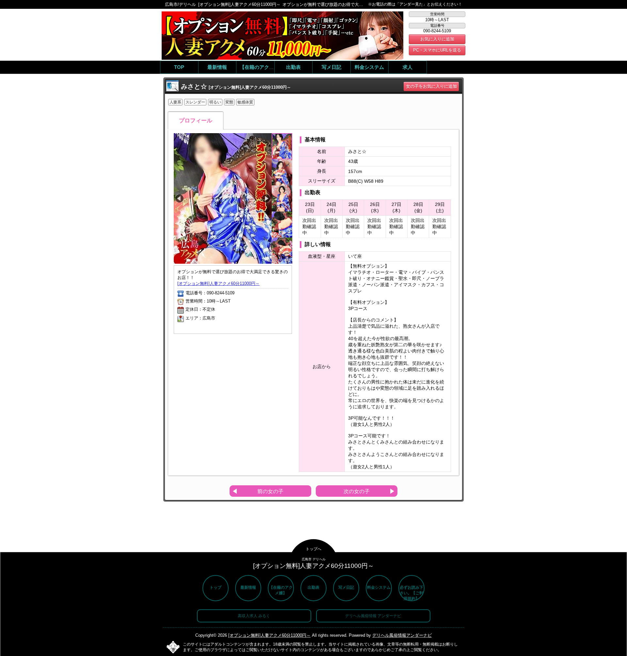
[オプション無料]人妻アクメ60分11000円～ (218, 283)
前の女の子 (270, 491)
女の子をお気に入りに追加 (431, 86)
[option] (223, 198)
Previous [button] (179, 199)
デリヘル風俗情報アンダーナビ (402, 635)
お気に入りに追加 (437, 39)
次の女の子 (357, 491)
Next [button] (266, 199)
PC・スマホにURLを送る (437, 50)
